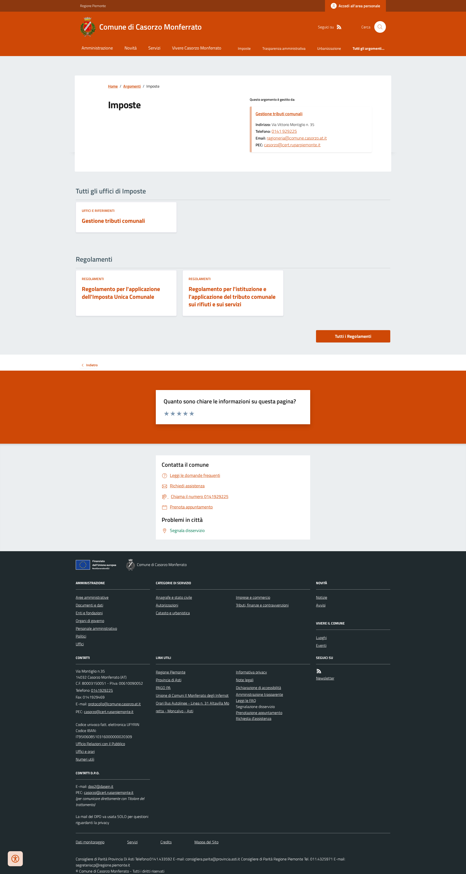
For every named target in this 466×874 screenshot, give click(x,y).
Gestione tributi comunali (279, 113)
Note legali (244, 680)
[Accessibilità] (15, 859)
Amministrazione (97, 48)
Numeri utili (85, 759)
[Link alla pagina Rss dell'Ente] (319, 671)
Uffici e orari (85, 751)
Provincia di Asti (168, 680)
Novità (131, 48)
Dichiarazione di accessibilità (258, 688)
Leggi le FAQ (246, 700)
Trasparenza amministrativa (284, 48)
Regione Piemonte (93, 5)
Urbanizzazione (329, 48)
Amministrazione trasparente (259, 694)
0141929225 (102, 690)
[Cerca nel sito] (378, 27)
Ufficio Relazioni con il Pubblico (100, 744)
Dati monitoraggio (90, 842)
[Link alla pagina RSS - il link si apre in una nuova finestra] (339, 27)
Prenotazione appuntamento (259, 713)
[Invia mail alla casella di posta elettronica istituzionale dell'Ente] (114, 704)
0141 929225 (284, 131)
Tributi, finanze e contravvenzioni (262, 605)
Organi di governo (90, 621)
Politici (81, 636)
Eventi (321, 645)
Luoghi (321, 638)
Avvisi (320, 605)
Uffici (80, 644)
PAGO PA (163, 688)
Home (113, 86)
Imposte (244, 48)
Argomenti (132, 86)
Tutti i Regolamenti (353, 336)
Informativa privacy (251, 672)
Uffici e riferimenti (98, 210)
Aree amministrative (92, 597)
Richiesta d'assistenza (253, 718)
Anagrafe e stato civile (174, 597)
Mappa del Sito (206, 842)
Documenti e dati (89, 605)
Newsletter (325, 678)
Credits (166, 842)
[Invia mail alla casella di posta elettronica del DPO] (100, 786)
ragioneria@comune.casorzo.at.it (297, 138)
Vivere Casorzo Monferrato (196, 48)
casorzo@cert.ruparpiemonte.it (292, 145)
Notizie (321, 597)
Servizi (154, 48)
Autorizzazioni (167, 605)
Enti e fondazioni (89, 613)
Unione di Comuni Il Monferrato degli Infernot (192, 695)
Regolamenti (93, 278)
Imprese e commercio (253, 597)
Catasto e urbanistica (173, 613)
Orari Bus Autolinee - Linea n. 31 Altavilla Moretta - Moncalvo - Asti (192, 707)
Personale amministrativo (96, 628)
